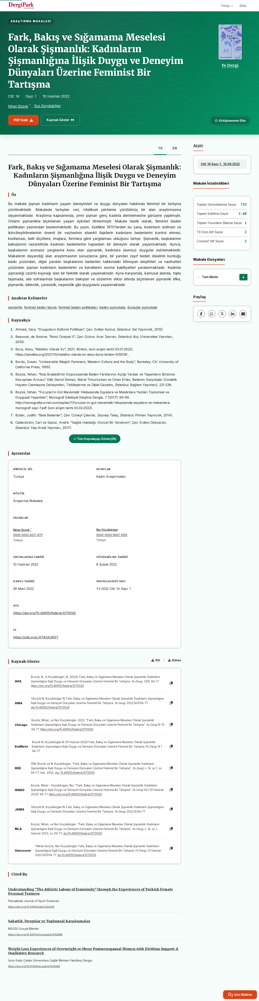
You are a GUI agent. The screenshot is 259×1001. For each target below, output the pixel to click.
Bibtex (176, 660)
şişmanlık (15, 307)
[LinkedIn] (232, 313)
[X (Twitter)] (222, 313)
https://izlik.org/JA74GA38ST (35, 637)
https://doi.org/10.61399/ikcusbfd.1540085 (34, 966)
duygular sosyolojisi (142, 307)
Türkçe (225, 5)
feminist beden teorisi (40, 307)
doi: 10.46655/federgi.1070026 (74, 772)
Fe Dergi (230, 65)
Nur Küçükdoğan (47, 106)
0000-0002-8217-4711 (27, 535)
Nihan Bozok (18, 106)
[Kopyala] (171, 683)
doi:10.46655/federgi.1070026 (50, 707)
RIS (157, 660)
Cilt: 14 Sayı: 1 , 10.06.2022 (220, 164)
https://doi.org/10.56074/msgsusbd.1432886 (35, 934)
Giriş (243, 5)
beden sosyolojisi (112, 307)
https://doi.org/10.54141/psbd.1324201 (31, 906)
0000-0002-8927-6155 (111, 535)
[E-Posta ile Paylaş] (243, 313)
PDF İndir (21, 120)
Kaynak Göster (58, 120)
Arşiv (198, 145)
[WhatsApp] (211, 313)
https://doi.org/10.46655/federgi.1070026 (44, 613)
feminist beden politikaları (77, 307)
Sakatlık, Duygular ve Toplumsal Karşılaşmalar (49, 921)
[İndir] (243, 277)
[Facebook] (201, 313)
